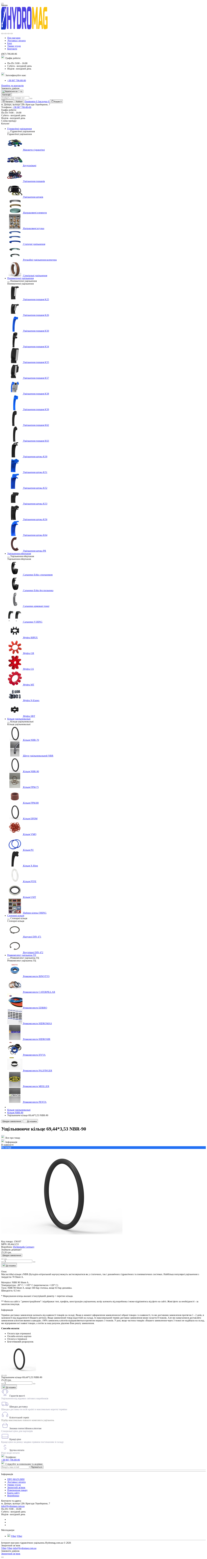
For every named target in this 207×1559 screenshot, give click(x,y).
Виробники (13, 1495)
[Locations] (8, 33)
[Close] (2, 3)
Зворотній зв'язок (16, 1487)
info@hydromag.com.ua (13, 1506)
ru (21, 91)
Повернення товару (17, 1490)
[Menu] (2, 33)
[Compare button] (5, 1259)
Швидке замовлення (11, 1121)
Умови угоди (14, 46)
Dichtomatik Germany (23, 1247)
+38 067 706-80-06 (16, 80)
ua (16, 91)
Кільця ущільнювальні (18, 1110)
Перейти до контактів (12, 85)
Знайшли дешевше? (11, 1249)
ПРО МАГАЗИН (16, 1479)
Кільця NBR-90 (15, 1112)
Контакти (12, 48)
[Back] (8, 132)
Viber (13, 1536)
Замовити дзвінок (10, 88)
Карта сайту (13, 1493)
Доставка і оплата (16, 40)
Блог (9, 43)
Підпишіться (36, 1467)
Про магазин (13, 38)
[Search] (5, 33)
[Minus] (2, 1261)
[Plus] (34, 1261)
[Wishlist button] (2, 1259)
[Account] (11, 33)
